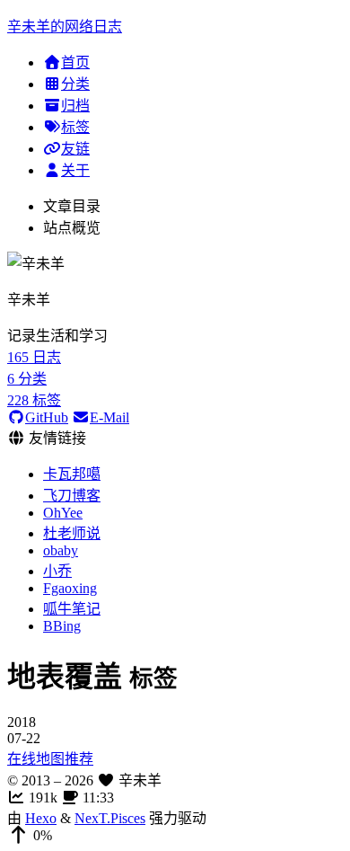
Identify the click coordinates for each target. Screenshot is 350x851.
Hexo (41, 818)
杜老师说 (72, 533)
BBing (62, 626)
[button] (175, 836)
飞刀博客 (72, 495)
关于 (75, 170)
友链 (75, 148)
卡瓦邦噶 (72, 474)
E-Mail (109, 417)
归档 (75, 105)
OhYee (63, 512)
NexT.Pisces (109, 818)
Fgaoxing (70, 588)
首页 (75, 62)
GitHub (46, 417)
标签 (75, 127)
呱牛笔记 (72, 608)
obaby (60, 550)
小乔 (57, 571)
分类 (75, 84)
